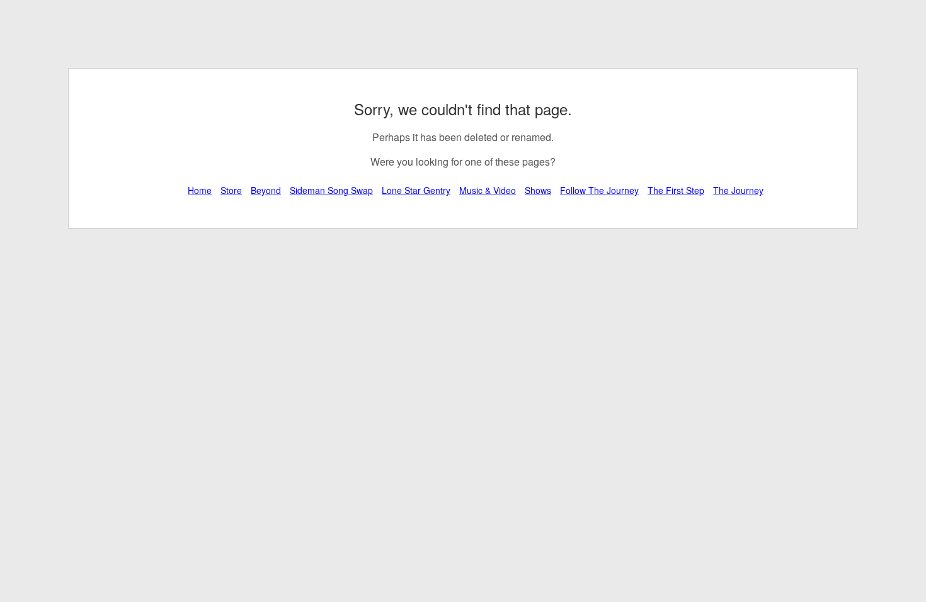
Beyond (266, 190)
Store (231, 190)
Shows (538, 190)
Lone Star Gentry (416, 190)
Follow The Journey (599, 190)
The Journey (738, 190)
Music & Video (487, 190)
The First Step (676, 190)
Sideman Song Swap (331, 190)
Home (200, 190)
